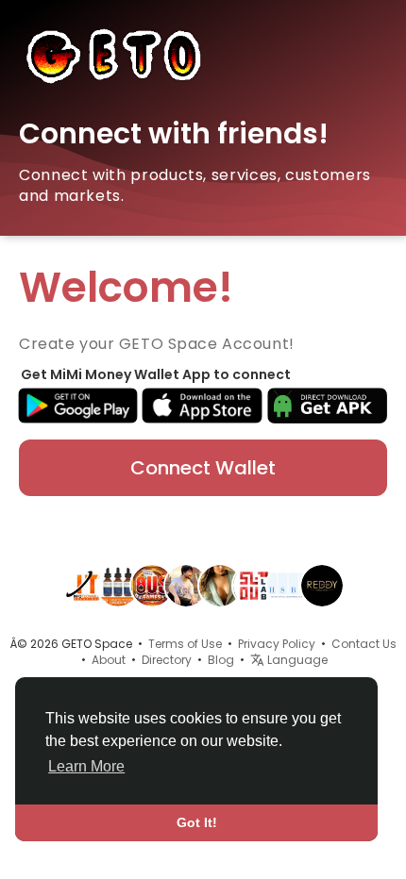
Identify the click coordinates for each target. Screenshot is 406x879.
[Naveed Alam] (186, 584)
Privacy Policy (276, 644)
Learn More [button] (86, 766)
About (109, 660)
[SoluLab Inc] (254, 584)
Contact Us (364, 644)
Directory (167, 660)
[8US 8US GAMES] (152, 584)
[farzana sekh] (220, 584)
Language (296, 660)
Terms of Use (185, 644)
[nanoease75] (118, 584)
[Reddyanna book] (322, 584)
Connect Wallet (203, 468)
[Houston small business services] (288, 584)
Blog (221, 660)
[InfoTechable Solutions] (84, 584)
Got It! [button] (197, 822)
